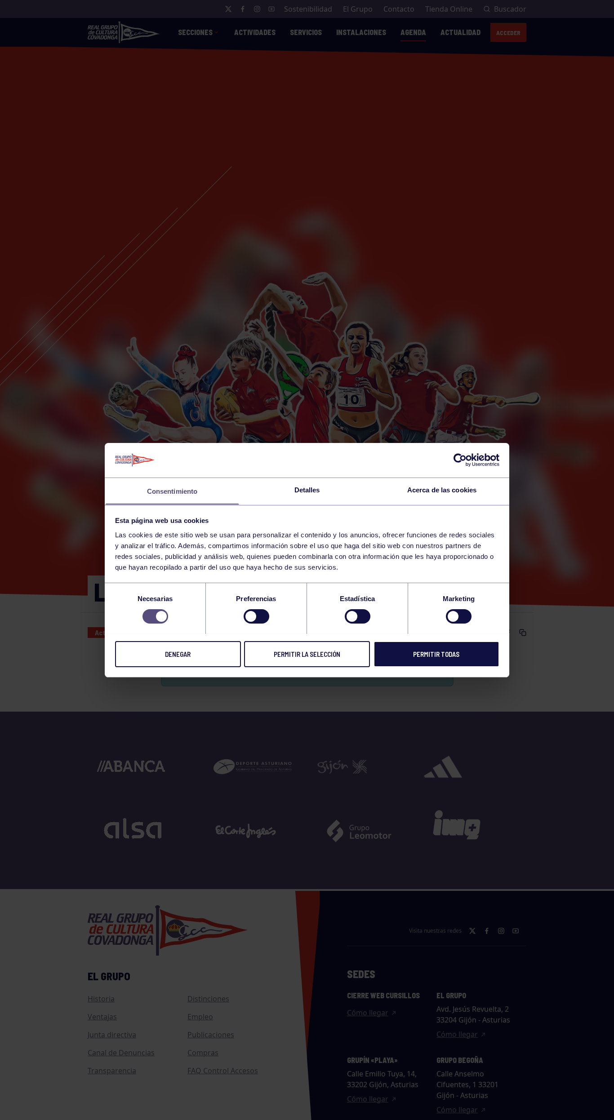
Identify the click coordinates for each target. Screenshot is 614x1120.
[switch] (256, 616)
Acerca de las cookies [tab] (441, 489)
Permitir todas (436, 654)
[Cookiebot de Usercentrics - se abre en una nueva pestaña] (460, 460)
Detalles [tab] (307, 489)
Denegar (178, 654)
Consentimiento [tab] (172, 491)
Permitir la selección (307, 654)
